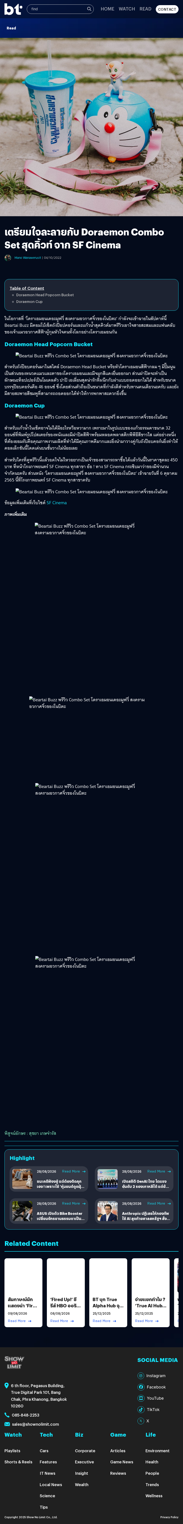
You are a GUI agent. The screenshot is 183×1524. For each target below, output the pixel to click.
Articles (117, 1450)
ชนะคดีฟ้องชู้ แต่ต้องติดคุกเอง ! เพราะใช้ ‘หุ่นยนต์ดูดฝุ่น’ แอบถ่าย (61, 1186)
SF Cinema (57, 502)
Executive (84, 1461)
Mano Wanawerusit (28, 258)
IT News (47, 1473)
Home (107, 8)
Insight (81, 1473)
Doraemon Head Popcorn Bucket (45, 294)
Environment (158, 1450)
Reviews (118, 1473)
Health (152, 1461)
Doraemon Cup (29, 301)
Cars (44, 1450)
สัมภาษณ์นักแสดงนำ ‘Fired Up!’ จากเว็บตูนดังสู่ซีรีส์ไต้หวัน (23, 1308)
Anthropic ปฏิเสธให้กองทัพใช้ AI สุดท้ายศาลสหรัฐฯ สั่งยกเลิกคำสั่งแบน (145, 1218)
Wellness (154, 1495)
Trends (152, 1484)
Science (47, 1495)
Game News (121, 1461)
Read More (71, 1171)
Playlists (12, 1450)
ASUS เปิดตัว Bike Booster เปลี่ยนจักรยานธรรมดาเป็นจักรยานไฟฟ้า (59, 1218)
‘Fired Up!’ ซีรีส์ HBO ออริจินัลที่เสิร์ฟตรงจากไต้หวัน (64, 1308)
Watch (127, 8)
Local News (51, 1484)
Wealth (81, 1484)
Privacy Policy (169, 1517)
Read (145, 8)
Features (48, 1461)
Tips (44, 1507)
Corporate (85, 1450)
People (152, 1473)
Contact (167, 9)
